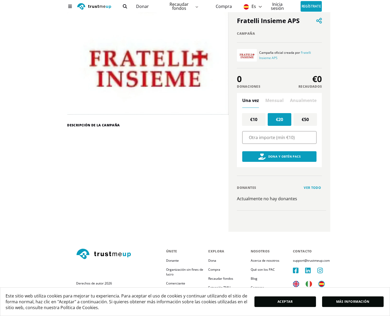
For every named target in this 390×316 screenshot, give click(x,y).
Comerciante (175, 283)
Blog (254, 278)
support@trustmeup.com (311, 260)
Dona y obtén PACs (284, 156)
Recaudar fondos (179, 6)
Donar (142, 6)
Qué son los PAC (263, 269)
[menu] (70, 6)
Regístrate (311, 6)
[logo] (94, 7)
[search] (125, 6)
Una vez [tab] (250, 100)
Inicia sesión (277, 6)
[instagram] (323, 270)
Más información (353, 301)
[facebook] (299, 270)
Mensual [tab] (274, 100)
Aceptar (285, 301)
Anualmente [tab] (303, 100)
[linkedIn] (311, 270)
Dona (212, 260)
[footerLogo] (119, 254)
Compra (224, 6)
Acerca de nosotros (265, 260)
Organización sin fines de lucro (185, 272)
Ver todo (312, 187)
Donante (172, 260)
